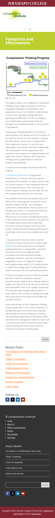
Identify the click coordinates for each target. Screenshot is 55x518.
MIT (32, 264)
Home (9, 421)
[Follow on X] (13, 400)
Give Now (11, 437)
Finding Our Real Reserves (20, 377)
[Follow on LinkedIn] (18, 400)
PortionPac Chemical (16, 175)
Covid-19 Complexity (17, 363)
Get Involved (12, 434)
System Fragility (14, 381)
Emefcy (9, 246)
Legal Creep (12, 386)
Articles (10, 431)
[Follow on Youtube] (23, 400)
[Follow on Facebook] (8, 400)
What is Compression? (16, 427)
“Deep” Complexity (16, 359)
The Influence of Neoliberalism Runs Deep (25, 353)
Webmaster (36, 514)
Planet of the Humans (18, 372)
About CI (10, 424)
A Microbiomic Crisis (17, 368)
